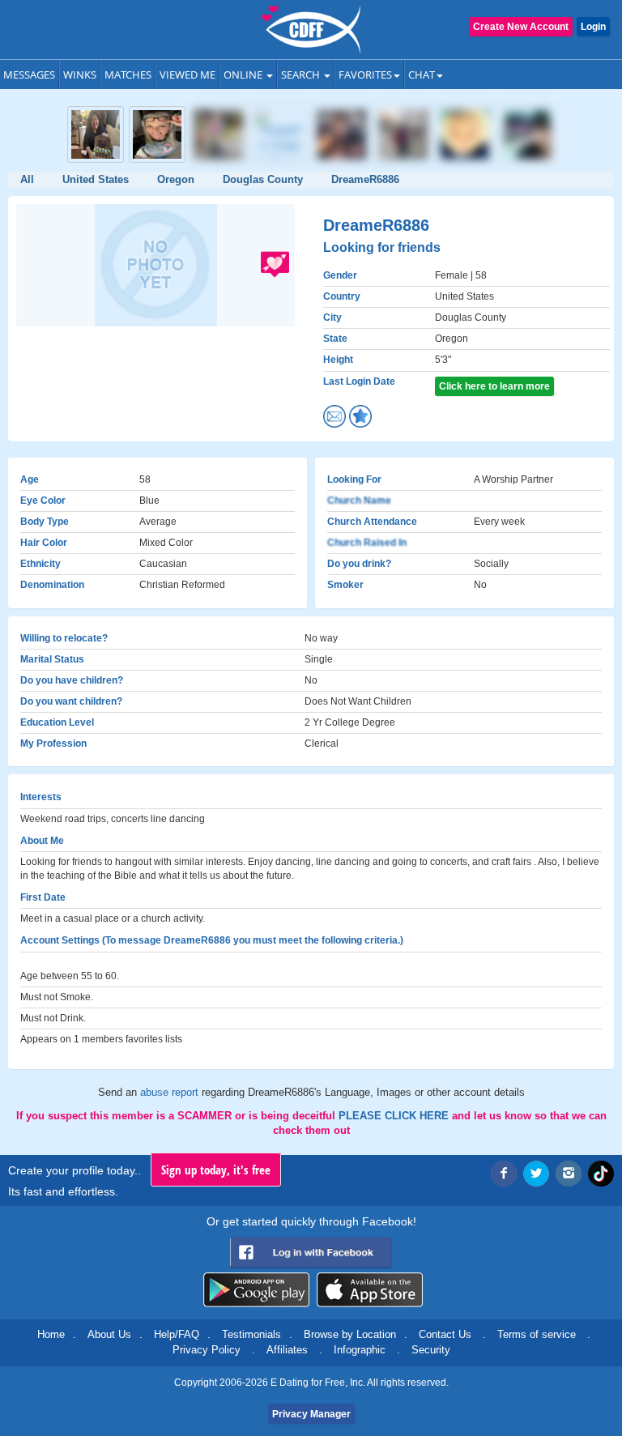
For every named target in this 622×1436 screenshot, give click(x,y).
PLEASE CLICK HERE (395, 1116)
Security (430, 1350)
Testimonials (251, 1334)
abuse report (171, 1092)
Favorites (365, 74)
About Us (109, 1334)
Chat (421, 74)
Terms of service (536, 1334)
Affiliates (287, 1350)
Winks (79, 74)
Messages (29, 74)
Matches (127, 74)
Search (301, 74)
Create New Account (521, 26)
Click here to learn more (494, 386)
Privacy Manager (311, 1414)
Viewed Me (187, 74)
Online (244, 74)
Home (51, 1334)
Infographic (360, 1350)
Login (593, 26)
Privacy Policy (207, 1350)
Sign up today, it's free (216, 1169)
